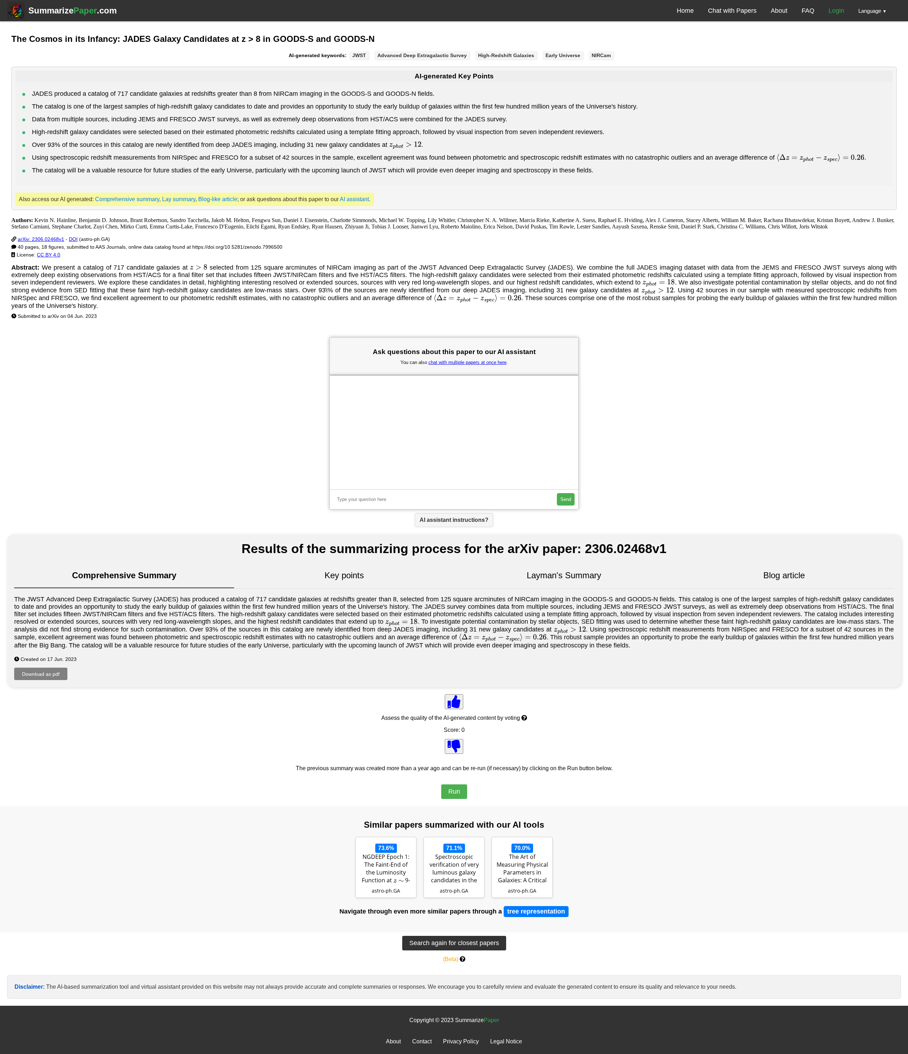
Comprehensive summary (127, 199)
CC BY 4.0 (48, 255)
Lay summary (178, 199)
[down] (454, 746)
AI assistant (354, 199)
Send (565, 499)
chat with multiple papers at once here (467, 362)
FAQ (808, 10)
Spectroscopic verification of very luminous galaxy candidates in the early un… (454, 869)
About (779, 10)
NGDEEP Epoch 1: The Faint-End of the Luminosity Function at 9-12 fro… (386, 869)
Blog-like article (217, 199)
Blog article (784, 575)
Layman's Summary (564, 575)
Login (836, 10)
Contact (422, 1041)
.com (72, 10)
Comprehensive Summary (124, 575)
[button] (872, 10)
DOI (73, 239)
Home (685, 10)
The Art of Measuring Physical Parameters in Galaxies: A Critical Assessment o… (522, 869)
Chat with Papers (732, 10)
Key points (344, 575)
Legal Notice (506, 1041)
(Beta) (450, 959)
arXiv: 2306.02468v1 (41, 239)
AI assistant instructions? (454, 520)
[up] (454, 701)
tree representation (536, 911)
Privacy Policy (461, 1041)
